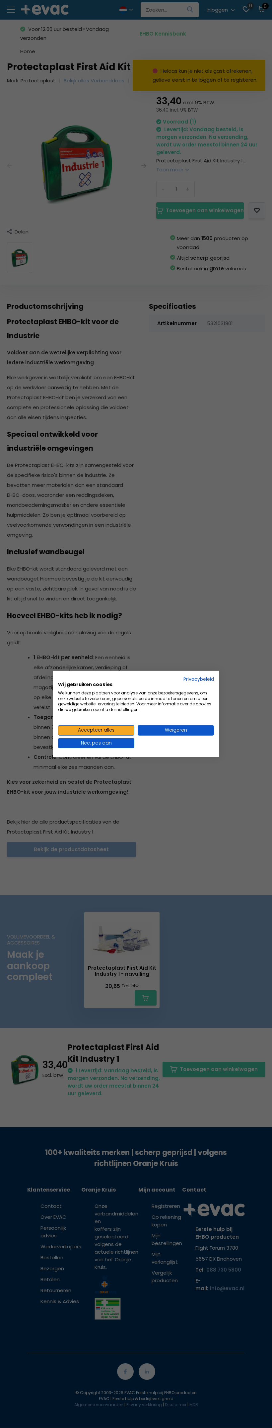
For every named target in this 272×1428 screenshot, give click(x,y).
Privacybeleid (198, 679)
